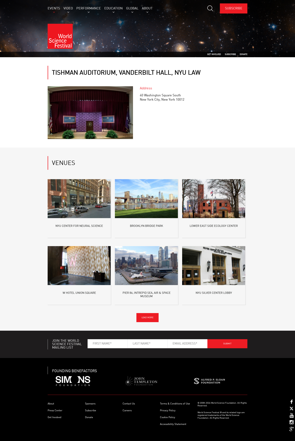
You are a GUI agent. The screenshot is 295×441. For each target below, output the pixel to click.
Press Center (55, 410)
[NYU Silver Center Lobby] (213, 266)
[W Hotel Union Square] (79, 266)
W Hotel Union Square (79, 293)
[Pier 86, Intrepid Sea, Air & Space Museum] (146, 266)
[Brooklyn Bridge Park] (146, 199)
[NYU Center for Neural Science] (79, 199)
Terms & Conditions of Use (175, 404)
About (51, 404)
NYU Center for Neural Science (79, 226)
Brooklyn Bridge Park (146, 226)
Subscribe (233, 8)
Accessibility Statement (173, 424)
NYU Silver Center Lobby (214, 293)
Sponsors (90, 404)
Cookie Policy (167, 417)
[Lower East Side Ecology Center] (213, 199)
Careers (127, 410)
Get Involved (54, 417)
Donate (89, 417)
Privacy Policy (167, 410)
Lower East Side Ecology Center (214, 226)
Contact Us (129, 404)
